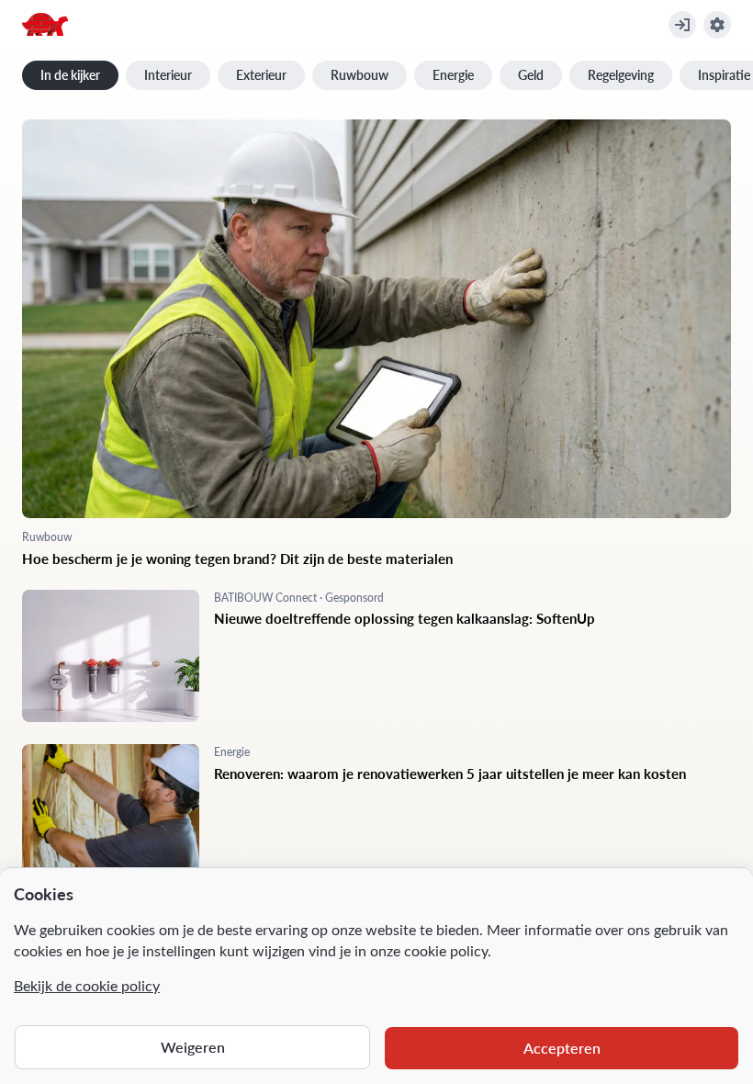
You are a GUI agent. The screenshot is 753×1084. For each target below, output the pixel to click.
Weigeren (193, 1046)
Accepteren (562, 1047)
